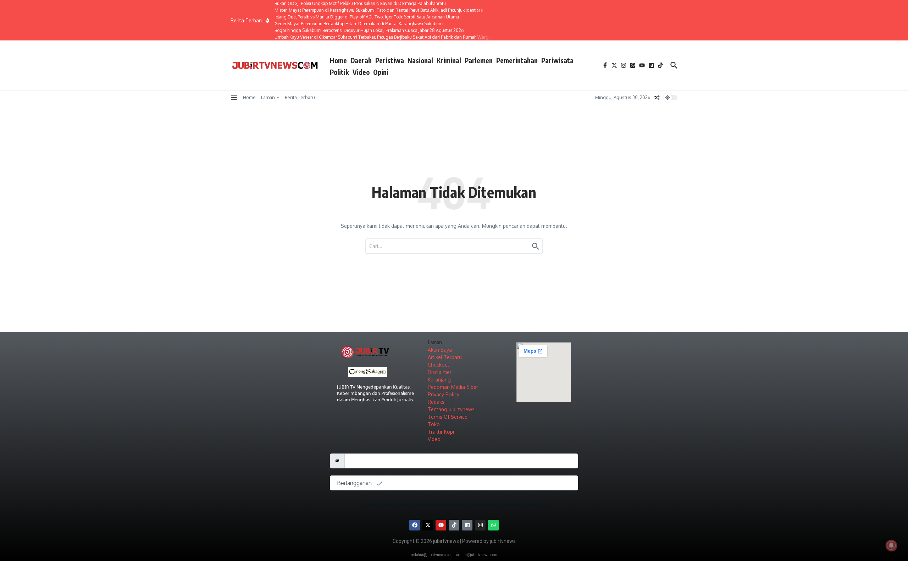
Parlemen (479, 60)
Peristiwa (389, 60)
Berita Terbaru (300, 97)
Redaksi (436, 402)
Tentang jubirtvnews (451, 409)
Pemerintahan (517, 60)
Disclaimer (440, 372)
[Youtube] (441, 525)
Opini (380, 72)
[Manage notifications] (891, 545)
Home (338, 60)
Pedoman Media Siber (453, 387)
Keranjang (439, 379)
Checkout (438, 365)
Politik (339, 72)
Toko (434, 424)
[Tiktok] (454, 525)
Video (361, 72)
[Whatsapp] (493, 525)
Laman (268, 97)
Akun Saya (440, 350)
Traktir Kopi (441, 432)
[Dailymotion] (467, 525)
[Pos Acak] (657, 97)
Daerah (361, 60)
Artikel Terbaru (445, 357)
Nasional (420, 60)
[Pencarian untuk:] (454, 246)
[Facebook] (414, 525)
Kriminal (449, 60)
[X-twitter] (427, 525)
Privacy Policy (443, 394)
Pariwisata (557, 60)
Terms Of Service (447, 417)
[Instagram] (480, 525)
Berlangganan (355, 482)
